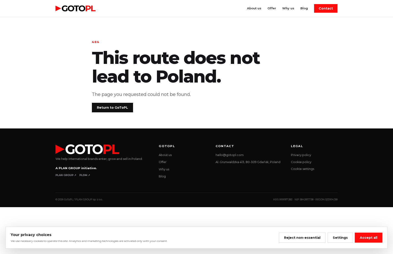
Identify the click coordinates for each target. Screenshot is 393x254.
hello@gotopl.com (230, 155)
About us (254, 8)
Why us (288, 8)
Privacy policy (301, 155)
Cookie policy (301, 162)
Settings (340, 238)
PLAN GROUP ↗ (65, 175)
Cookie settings (302, 169)
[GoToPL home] (75, 8)
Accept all (368, 238)
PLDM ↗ (84, 175)
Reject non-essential (302, 238)
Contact (326, 8)
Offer (271, 8)
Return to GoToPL (112, 108)
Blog (304, 8)
